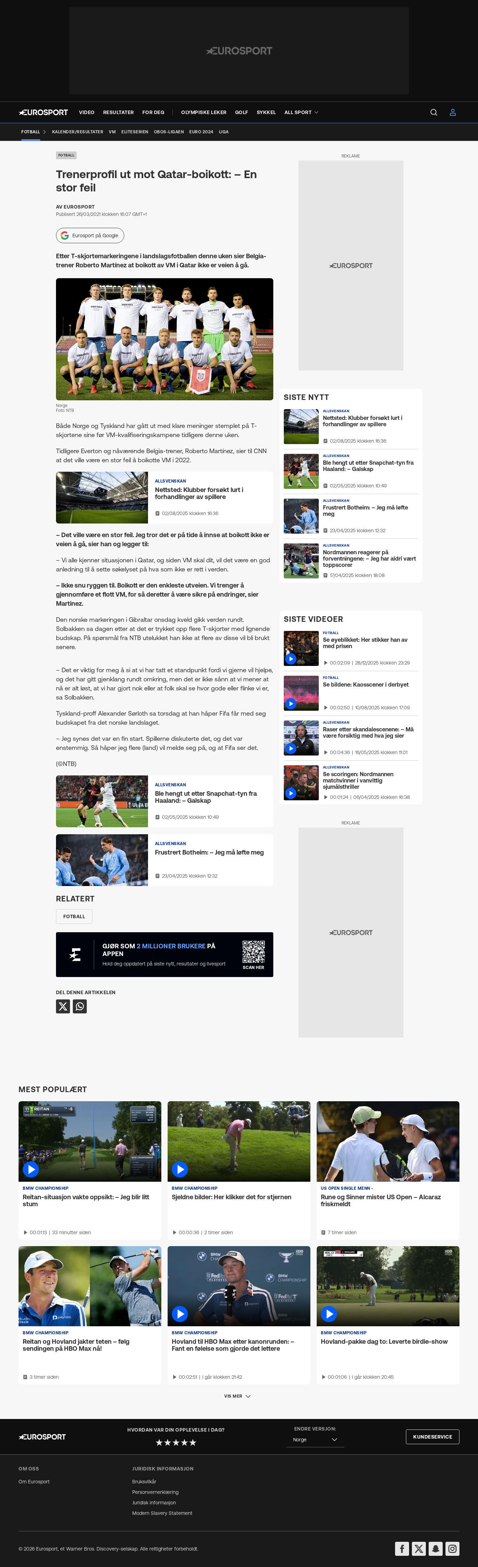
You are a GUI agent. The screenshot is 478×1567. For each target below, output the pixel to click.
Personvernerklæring (155, 1492)
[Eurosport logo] (43, 112)
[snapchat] (436, 1549)
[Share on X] (63, 1006)
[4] (184, 1442)
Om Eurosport (34, 1481)
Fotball (66, 155)
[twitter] (419, 1549)
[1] (159, 1442)
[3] (176, 1442)
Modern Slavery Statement (162, 1513)
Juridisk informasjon (154, 1502)
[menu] (434, 112)
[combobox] (315, 1439)
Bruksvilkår (144, 1481)
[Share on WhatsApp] (80, 1006)
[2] (167, 1442)
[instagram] (452, 1549)
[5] (193, 1442)
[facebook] (402, 1549)
